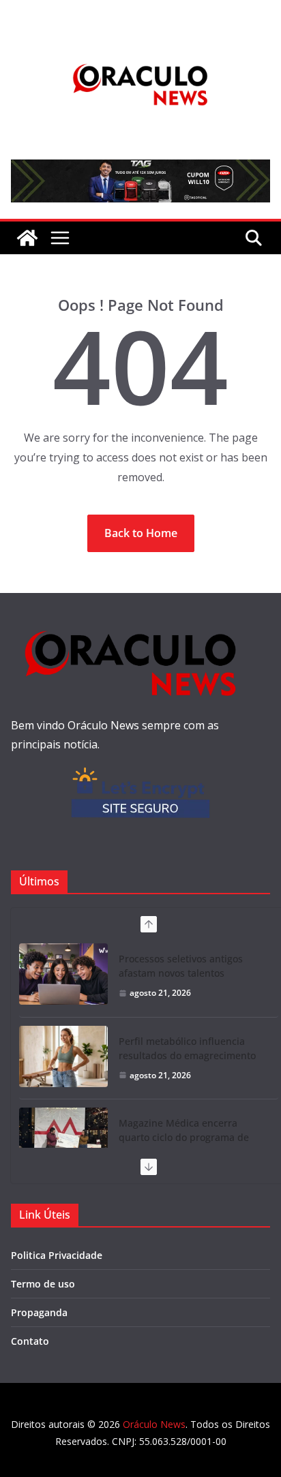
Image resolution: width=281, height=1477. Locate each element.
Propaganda (39, 1312)
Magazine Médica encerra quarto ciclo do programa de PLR (184, 1137)
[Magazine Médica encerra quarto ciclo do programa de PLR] (63, 1138)
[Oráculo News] (27, 238)
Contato (30, 1341)
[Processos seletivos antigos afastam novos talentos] (63, 974)
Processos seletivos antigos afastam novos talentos (181, 965)
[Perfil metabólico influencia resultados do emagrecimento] (63, 1056)
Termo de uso (43, 1283)
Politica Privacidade (56, 1255)
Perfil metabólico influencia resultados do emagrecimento (187, 1048)
